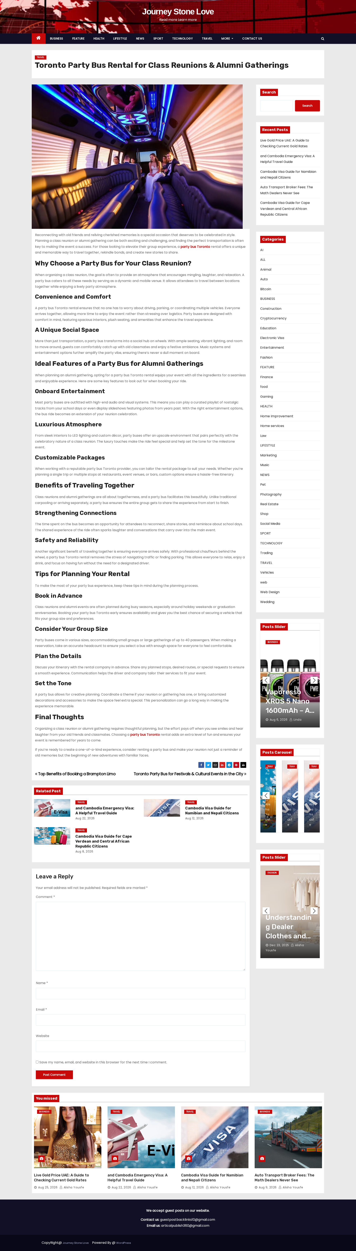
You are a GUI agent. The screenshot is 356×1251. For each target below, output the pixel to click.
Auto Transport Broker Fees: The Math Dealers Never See (284, 1177)
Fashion (266, 357)
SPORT (158, 38)
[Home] (39, 38)
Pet (263, 484)
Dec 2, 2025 (278, 950)
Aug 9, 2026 (268, 1187)
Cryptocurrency (273, 318)
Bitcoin (265, 289)
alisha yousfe (302, 720)
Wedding (267, 602)
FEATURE (78, 38)
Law (263, 435)
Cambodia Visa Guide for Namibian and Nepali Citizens (212, 810)
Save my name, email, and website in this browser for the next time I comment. (103, 1062)
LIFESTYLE (120, 38)
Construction (270, 308)
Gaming (266, 396)
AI (261, 250)
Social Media (270, 523)
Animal (265, 269)
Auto (264, 279)
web (263, 582)
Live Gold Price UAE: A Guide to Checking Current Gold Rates (61, 1177)
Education (268, 328)
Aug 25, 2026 (47, 1187)
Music (264, 465)
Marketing (268, 455)
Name (42, 983)
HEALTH (99, 38)
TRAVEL (207, 38)
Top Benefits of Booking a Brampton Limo (76, 774)
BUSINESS (56, 38)
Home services (272, 425)
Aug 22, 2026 (85, 818)
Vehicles (267, 572)
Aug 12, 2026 (194, 818)
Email (41, 1009)
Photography (271, 494)
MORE (226, 38)
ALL (262, 259)
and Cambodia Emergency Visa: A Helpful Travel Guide (104, 810)
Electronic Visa (272, 338)
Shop (264, 513)
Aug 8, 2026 (84, 851)
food (264, 386)
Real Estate (269, 504)
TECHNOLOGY (182, 38)
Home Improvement (276, 416)
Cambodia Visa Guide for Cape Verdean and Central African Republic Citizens (103, 841)
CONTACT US (252, 38)
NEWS (140, 38)
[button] (322, 38)
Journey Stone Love (178, 11)
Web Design (270, 592)
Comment (45, 896)
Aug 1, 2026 (278, 720)
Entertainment (272, 347)
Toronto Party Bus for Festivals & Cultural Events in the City (189, 774)
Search (269, 92)
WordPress (123, 1243)
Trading (266, 553)
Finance (266, 377)
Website (42, 1036)
